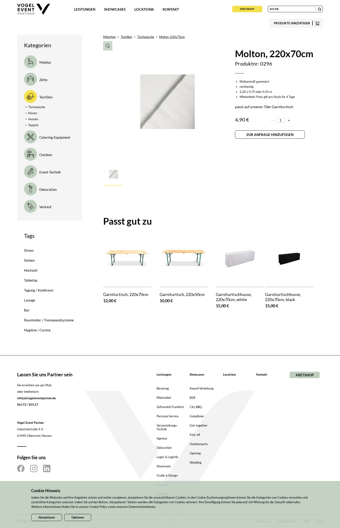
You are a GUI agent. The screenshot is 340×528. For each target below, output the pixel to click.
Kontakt (171, 9)
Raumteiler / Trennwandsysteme (49, 320)
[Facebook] (21, 468)
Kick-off (195, 435)
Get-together (198, 425)
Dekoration (164, 447)
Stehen (29, 260)
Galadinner (197, 416)
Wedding (195, 462)
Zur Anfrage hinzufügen (270, 134)
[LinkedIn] (46, 468)
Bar (27, 310)
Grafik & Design (167, 475)
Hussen (31, 119)
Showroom (164, 466)
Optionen (77, 517)
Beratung (163, 388)
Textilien (126, 37)
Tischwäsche (35, 107)
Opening (195, 453)
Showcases (115, 9)
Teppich (31, 125)
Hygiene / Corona (37, 330)
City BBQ (196, 407)
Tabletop (30, 280)
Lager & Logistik (167, 457)
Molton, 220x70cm (172, 37)
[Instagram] (33, 468)
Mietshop (247, 9)
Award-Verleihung (201, 388)
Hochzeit (31, 270)
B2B (192, 397)
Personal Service (168, 416)
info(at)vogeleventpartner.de (36, 398)
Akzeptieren (46, 517)
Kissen (31, 113)
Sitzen (29, 250)
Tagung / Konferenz (38, 290)
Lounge (29, 300)
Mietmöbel (164, 397)
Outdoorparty (199, 444)
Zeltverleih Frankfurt (170, 407)
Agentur (162, 438)
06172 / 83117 (27, 404)
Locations (144, 9)
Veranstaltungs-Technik (167, 427)
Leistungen (84, 9)
